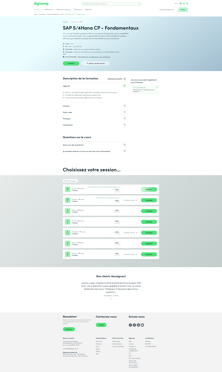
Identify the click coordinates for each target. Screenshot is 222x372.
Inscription (71, 63)
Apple (98, 349)
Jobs (130, 356)
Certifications (48, 9)
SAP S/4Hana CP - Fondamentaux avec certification (94, 57)
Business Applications (53, 14)
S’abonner (69, 329)
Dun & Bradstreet (150, 346)
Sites (130, 341)
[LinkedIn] (138, 325)
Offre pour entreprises (63, 9)
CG (130, 353)
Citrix (97, 346)
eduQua (147, 341)
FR (176, 3)
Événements (77, 9)
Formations (37, 9)
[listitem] (94, 86)
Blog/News (88, 9)
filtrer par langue (69, 181)
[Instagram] (134, 325)
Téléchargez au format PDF (115, 79)
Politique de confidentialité (133, 350)
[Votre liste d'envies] (184, 4)
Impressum (132, 346)
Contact (101, 325)
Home (35, 14)
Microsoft (99, 341)
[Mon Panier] (187, 4)
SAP (62, 14)
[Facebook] (130, 325)
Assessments (116, 341)
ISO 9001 (148, 344)
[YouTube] (142, 325)
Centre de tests (117, 344)
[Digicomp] (41, 4)
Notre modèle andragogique (133, 366)
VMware (98, 344)
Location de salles (118, 346)
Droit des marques (134, 358)
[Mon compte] (181, 4)
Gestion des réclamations (133, 361)
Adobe (98, 351)
